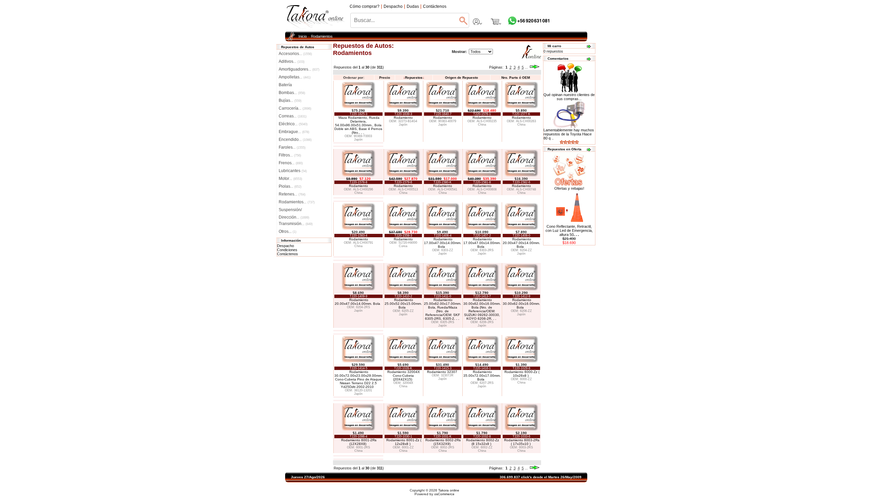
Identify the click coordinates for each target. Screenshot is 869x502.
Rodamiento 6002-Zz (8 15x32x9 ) (482, 442)
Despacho (285, 246)
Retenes (292, 194)
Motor (290, 178)
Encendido (295, 139)
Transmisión (296, 223)
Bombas (292, 92)
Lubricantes (293, 170)
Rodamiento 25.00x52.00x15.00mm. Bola (403, 303)
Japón (358, 139)
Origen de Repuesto (461, 77)
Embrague (294, 131)
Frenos (291, 163)
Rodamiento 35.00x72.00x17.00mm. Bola (482, 375)
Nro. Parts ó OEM (515, 77)
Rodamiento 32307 (442, 372)
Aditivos (291, 61)
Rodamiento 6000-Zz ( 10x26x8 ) (521, 373)
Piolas (290, 186)
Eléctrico (293, 124)
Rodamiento (403, 117)
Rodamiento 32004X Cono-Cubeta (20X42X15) (403, 375)
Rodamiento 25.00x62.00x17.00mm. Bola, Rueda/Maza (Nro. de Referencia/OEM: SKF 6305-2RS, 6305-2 (442, 309)
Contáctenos (287, 254)
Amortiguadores (299, 69)
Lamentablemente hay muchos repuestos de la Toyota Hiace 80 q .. (568, 134)
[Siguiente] (534, 67)
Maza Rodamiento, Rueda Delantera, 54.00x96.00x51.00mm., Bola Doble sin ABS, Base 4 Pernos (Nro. (358, 125)
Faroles (292, 147)
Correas (293, 116)
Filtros (290, 155)
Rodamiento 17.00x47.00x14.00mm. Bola (442, 242)
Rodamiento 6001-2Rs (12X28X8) (358, 442)
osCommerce (444, 494)
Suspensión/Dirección (294, 210)
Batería (285, 84)
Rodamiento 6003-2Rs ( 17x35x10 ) (521, 442)
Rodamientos (322, 36)
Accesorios (295, 53)
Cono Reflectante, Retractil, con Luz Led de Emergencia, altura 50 (569, 230)
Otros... (287, 231)
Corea (403, 246)
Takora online (448, 490)
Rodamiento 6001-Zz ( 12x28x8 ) (403, 442)
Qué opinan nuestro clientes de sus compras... (569, 97)
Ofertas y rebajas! (569, 188)
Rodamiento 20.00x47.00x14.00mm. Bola (521, 242)
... (526, 67)
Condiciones (287, 250)
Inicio (302, 36)
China (482, 124)
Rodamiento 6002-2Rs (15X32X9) (443, 442)
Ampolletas (295, 77)
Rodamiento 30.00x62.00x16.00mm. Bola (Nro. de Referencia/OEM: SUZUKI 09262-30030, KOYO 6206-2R (482, 309)
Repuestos (413, 77)
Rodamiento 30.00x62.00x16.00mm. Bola (521, 303)
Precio (384, 77)
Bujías (290, 100)
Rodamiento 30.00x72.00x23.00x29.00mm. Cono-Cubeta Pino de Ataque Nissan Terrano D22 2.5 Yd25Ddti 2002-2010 (358, 379)
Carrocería (295, 108)
